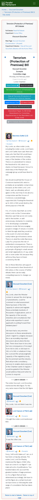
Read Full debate (26, 85)
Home (4, 9)
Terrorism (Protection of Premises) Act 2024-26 (19, 90)
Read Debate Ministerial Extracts (19, 107)
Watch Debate (28, 102)
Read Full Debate (18, 30)
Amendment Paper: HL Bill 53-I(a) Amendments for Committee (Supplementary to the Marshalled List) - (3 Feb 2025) (20, 114)
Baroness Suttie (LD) (20, 135)
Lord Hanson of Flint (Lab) (22, 411)
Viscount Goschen (16, 9)
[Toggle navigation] (34, 3)
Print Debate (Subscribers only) (20, 122)
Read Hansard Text (12, 102)
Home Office (18, 33)
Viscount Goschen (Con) (22, 284)
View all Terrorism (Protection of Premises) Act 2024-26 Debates (19, 97)
